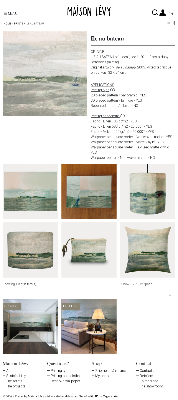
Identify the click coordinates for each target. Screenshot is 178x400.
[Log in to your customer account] (162, 14)
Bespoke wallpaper (65, 381)
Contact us (148, 371)
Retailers (146, 376)
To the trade (149, 381)
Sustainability (16, 376)
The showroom (151, 386)
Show (125, 284)
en (170, 14)
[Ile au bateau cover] (147, 250)
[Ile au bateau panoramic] (30, 191)
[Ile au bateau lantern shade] (147, 191)
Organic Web (111, 396)
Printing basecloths (65, 376)
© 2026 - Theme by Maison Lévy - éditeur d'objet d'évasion (40, 396)
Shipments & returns (110, 371)
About (10, 371)
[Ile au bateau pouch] (89, 250)
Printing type (60, 371)
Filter (170, 22)
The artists (14, 381)
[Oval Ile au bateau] (30, 250)
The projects (15, 386)
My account (104, 376)
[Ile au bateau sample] (89, 191)
